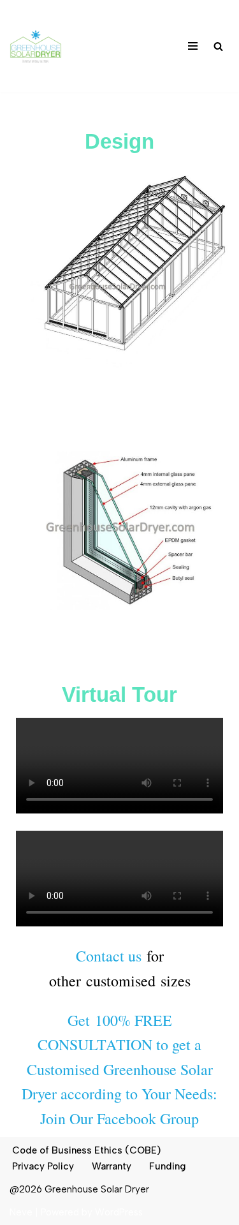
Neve (21, 1212)
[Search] (218, 46)
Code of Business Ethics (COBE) (86, 1150)
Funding (167, 1166)
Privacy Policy (43, 1166)
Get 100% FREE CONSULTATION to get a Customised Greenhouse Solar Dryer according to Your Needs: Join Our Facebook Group (119, 1069)
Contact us (108, 956)
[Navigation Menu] (192, 46)
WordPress (119, 1212)
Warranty (111, 1166)
